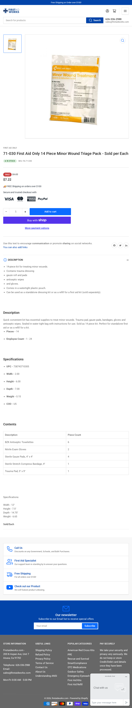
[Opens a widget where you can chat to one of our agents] (110, 689)
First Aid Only (10, 148)
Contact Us (41, 667)
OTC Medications (77, 667)
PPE (70, 654)
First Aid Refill (75, 684)
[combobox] (53, 20)
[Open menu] (125, 11)
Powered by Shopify (79, 698)
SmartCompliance (77, 663)
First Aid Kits (74, 680)
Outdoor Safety (76, 671)
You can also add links (15, 247)
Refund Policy (42, 654)
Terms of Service (44, 663)
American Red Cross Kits (81, 650)
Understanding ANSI (46, 675)
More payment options (37, 228)
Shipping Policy (43, 650)
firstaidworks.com (60, 698)
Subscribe (90, 625)
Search (97, 20)
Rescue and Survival (78, 658)
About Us (40, 671)
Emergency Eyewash (79, 675)
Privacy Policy (42, 658)
